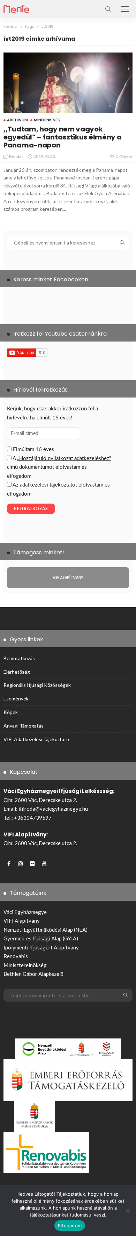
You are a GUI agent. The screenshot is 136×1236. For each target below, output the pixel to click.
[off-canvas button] (125, 9)
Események (16, 698)
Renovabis (15, 956)
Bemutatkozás (19, 658)
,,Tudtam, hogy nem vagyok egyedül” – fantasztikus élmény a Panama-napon (62, 137)
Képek (10, 712)
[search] (108, 9)
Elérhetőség (16, 672)
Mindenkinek (47, 120)
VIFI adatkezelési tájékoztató (36, 739)
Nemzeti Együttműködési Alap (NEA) (45, 929)
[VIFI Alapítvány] (68, 577)
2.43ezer (124, 156)
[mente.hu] (16, 8)
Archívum (17, 120)
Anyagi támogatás (23, 726)
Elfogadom (70, 1225)
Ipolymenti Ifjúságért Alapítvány (41, 947)
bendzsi (16, 156)
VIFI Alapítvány (21, 920)
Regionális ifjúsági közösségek (37, 685)
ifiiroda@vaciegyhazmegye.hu (53, 808)
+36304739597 (33, 817)
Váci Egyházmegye (25, 912)
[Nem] (127, 1210)
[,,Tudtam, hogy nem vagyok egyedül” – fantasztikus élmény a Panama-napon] (68, 83)
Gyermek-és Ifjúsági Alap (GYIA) (40, 938)
